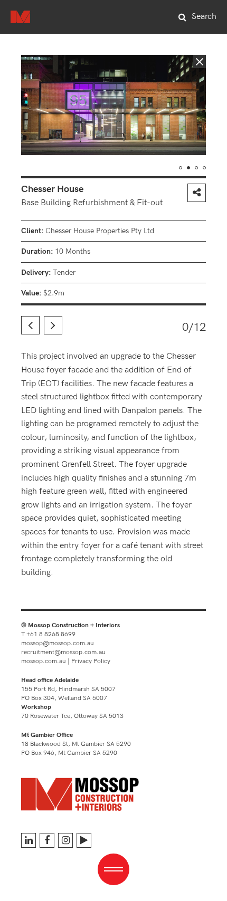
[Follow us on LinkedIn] (28, 840)
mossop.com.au (43, 661)
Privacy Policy (90, 661)
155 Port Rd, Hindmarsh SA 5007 (68, 689)
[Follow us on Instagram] (65, 840)
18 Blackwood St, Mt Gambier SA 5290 (76, 744)
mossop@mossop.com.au (57, 643)
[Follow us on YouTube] (84, 840)
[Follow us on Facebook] (47, 840)
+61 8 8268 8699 (50, 634)
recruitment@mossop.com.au (63, 652)
